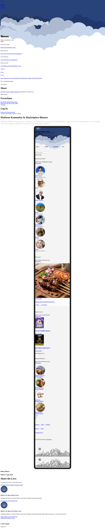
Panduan (48, 424)
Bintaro (2, 1)
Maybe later (14, 500)
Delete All (3, 526)
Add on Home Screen (6, 500)
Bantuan (37, 424)
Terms (42, 428)
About (42, 424)
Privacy (37, 428)
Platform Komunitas (9, 81)
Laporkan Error (39, 432)
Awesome (3, 104)
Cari (37, 154)
